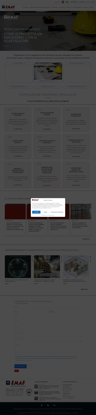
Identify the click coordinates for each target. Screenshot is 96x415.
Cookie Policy (43, 215)
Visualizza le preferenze (57, 212)
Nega (45, 212)
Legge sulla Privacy (50, 215)
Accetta (36, 212)
